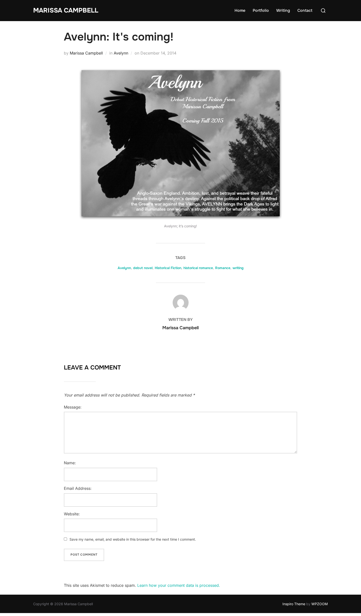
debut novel (143, 268)
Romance (222, 268)
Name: (70, 462)
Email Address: (78, 488)
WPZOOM (319, 604)
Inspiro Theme (293, 604)
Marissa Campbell (65, 10)
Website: (72, 513)
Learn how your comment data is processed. (178, 585)
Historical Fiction (168, 268)
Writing (283, 10)
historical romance (198, 268)
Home (240, 10)
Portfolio (261, 10)
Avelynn (121, 53)
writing (238, 268)
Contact (304, 10)
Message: (73, 407)
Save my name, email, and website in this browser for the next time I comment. (132, 539)
